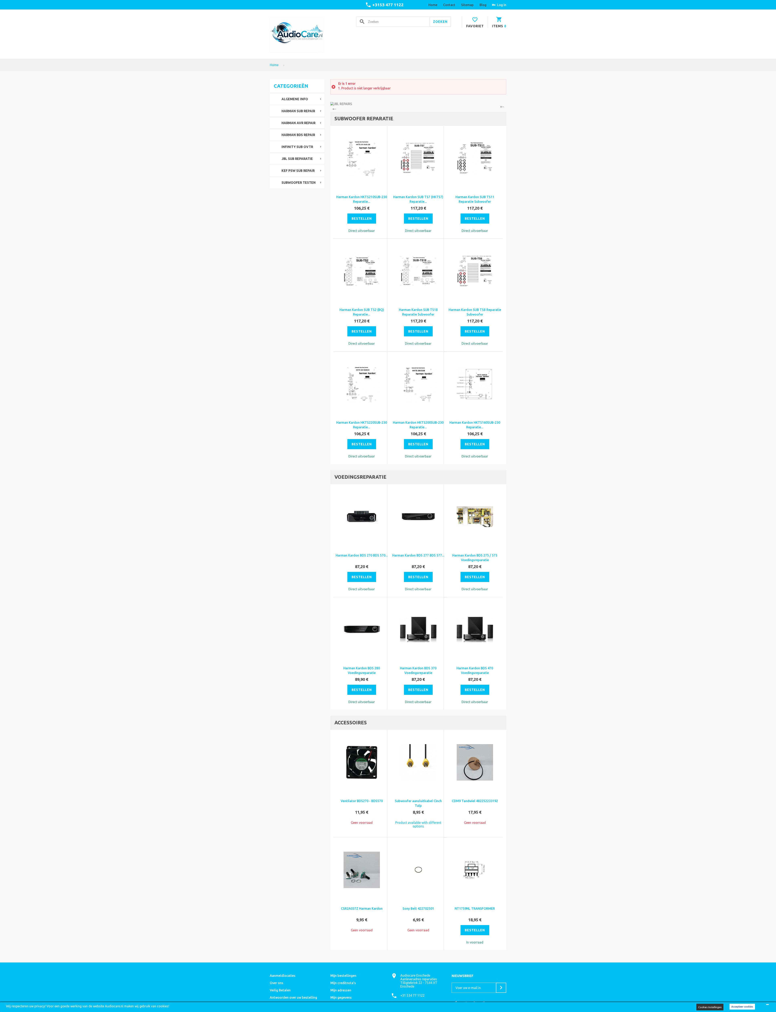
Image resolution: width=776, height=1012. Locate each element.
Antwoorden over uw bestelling (293, 997)
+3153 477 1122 (388, 4)
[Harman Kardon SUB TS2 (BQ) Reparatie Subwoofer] (362, 271)
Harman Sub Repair (298, 111)
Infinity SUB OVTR (297, 147)
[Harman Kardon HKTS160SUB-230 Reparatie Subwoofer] (475, 384)
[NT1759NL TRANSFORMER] (475, 870)
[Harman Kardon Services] (418, 104)
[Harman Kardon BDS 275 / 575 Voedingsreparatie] (475, 517)
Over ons (276, 983)
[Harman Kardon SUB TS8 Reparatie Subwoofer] (475, 271)
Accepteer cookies (742, 1006)
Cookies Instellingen (710, 1007)
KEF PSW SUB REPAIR (298, 170)
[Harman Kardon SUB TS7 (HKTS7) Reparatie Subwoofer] (418, 158)
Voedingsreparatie (360, 477)
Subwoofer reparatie (363, 118)
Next (503, 107)
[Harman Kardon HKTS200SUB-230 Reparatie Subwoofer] (418, 384)
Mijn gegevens (341, 997)
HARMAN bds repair (298, 135)
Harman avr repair (298, 123)
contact (449, 5)
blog (483, 5)
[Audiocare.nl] (297, 35)
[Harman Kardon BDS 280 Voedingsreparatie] (362, 629)
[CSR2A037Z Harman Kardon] (362, 870)
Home (274, 65)
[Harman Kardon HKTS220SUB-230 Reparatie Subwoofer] (362, 384)
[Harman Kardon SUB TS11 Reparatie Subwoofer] (475, 158)
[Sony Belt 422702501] (418, 870)
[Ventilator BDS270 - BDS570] (362, 762)
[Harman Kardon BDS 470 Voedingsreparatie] (475, 629)
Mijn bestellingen (343, 975)
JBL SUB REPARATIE (297, 159)
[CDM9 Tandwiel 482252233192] (475, 762)
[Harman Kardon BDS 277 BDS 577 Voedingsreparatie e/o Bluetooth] (418, 517)
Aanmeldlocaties (282, 975)
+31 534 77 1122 (412, 995)
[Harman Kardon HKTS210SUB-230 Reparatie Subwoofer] (362, 158)
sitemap (467, 5)
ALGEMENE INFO (295, 99)
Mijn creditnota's (343, 983)
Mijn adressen (340, 990)
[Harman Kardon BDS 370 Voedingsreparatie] (418, 629)
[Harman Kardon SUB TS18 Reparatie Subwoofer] (418, 271)
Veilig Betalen (280, 990)
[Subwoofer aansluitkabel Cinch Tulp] (418, 762)
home (432, 5)
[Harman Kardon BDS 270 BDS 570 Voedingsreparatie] (362, 517)
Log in (501, 5)
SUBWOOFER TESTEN (299, 182)
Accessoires (350, 722)
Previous (333, 107)
